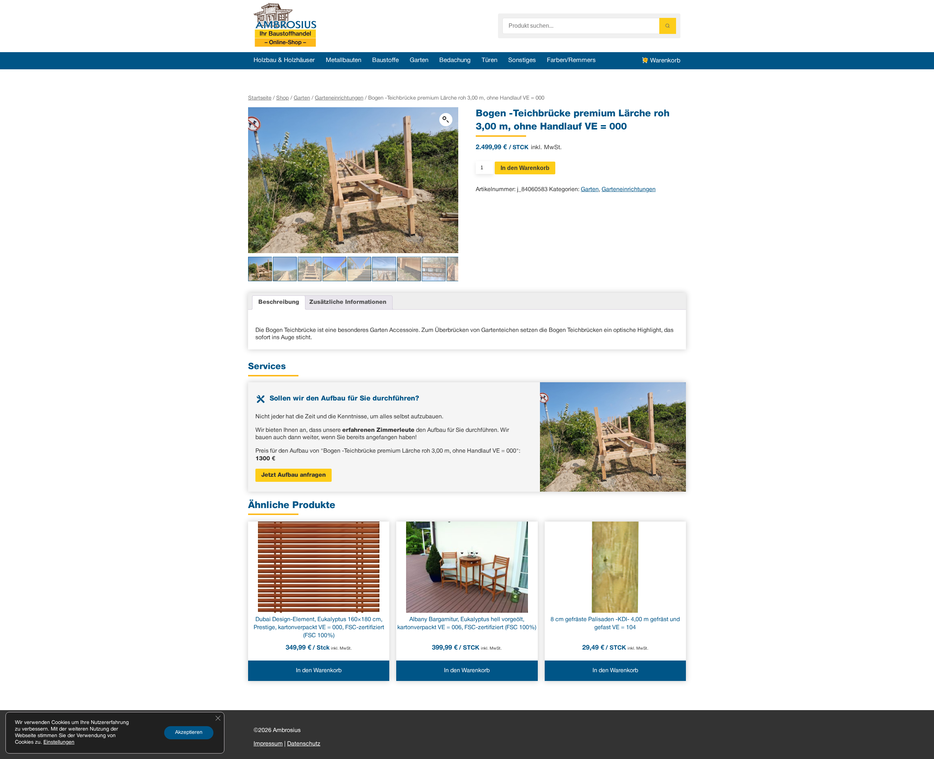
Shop (282, 98)
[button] (445, 119)
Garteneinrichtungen (339, 98)
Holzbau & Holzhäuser (284, 60)
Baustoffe (385, 60)
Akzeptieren (188, 732)
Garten (419, 60)
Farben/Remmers (571, 60)
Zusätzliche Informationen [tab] (347, 302)
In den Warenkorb (525, 168)
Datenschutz (303, 744)
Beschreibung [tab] (278, 302)
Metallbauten (343, 60)
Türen (489, 60)
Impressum (268, 744)
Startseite (259, 98)
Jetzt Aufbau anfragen (293, 475)
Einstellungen (58, 742)
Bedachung (455, 60)
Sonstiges (522, 60)
